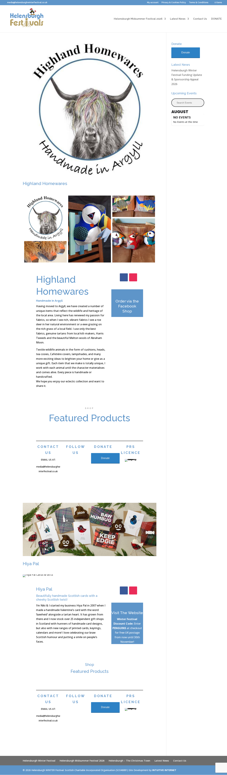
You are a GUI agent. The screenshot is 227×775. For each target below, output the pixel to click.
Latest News (177, 19)
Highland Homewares (45, 183)
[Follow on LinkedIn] (81, 477)
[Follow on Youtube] (73, 477)
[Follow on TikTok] (80, 462)
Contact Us (200, 19)
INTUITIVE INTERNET (164, 770)
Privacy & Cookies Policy (174, 2)
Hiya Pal (31, 563)
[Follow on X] (80, 469)
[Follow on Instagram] (133, 277)
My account (153, 2)
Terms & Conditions (198, 2)
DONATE (216, 19)
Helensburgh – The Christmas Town (129, 760)
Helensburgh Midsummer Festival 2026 (138, 19)
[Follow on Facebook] (124, 277)
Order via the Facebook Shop (127, 306)
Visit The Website (127, 612)
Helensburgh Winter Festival (39, 760)
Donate (105, 458)
